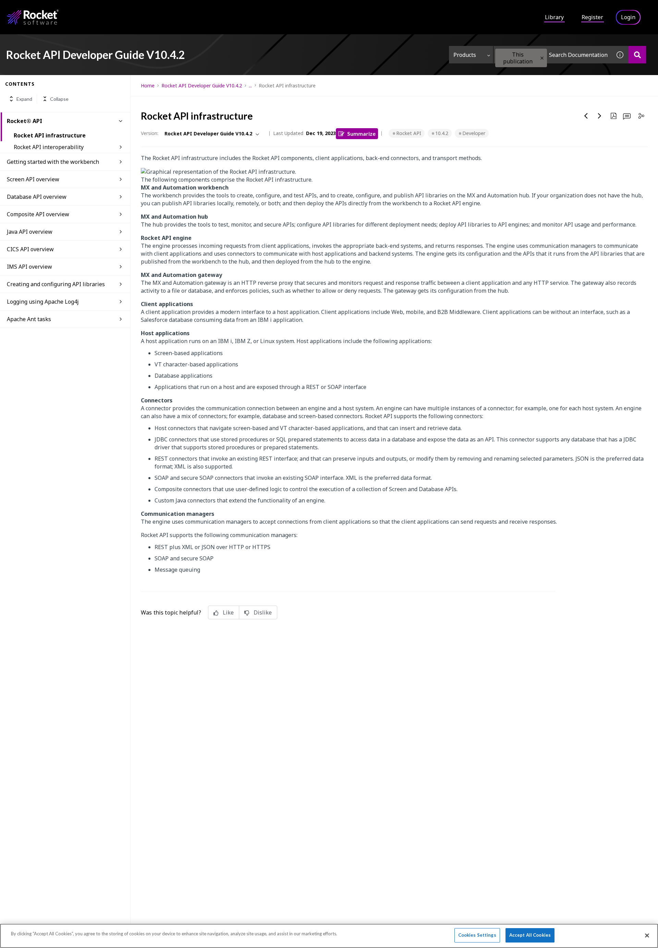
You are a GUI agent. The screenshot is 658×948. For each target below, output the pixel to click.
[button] (542, 58)
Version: (149, 133)
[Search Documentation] (637, 54)
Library (554, 17)
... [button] (250, 85)
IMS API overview (29, 266)
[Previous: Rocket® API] (586, 116)
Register (592, 17)
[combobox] (552, 54)
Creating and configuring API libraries (56, 284)
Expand (24, 99)
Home (148, 85)
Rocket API (408, 133)
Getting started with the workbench (53, 162)
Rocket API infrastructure (50, 135)
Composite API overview (38, 214)
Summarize (361, 133)
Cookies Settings (477, 935)
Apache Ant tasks (29, 319)
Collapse (59, 99)
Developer (473, 133)
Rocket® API (24, 121)
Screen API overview (33, 179)
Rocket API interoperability (49, 147)
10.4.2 (441, 133)
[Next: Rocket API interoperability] (600, 116)
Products (464, 55)
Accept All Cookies (530, 935)
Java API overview (29, 231)
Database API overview (36, 196)
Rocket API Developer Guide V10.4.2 (201, 85)
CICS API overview (30, 249)
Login (628, 17)
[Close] (647, 935)
